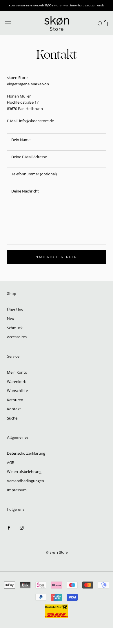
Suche (12, 418)
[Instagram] (21, 527)
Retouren (15, 399)
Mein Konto (17, 372)
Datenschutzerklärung (26, 453)
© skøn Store (56, 552)
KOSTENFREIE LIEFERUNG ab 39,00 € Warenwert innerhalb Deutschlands (56, 5)
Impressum (17, 489)
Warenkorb (16, 381)
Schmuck (15, 327)
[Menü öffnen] (8, 23)
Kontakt (14, 408)
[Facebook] (9, 527)
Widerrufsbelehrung (24, 471)
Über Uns (15, 309)
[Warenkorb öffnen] (105, 23)
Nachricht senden (56, 257)
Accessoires (17, 336)
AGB (10, 462)
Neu (10, 318)
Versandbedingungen (25, 480)
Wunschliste (17, 390)
